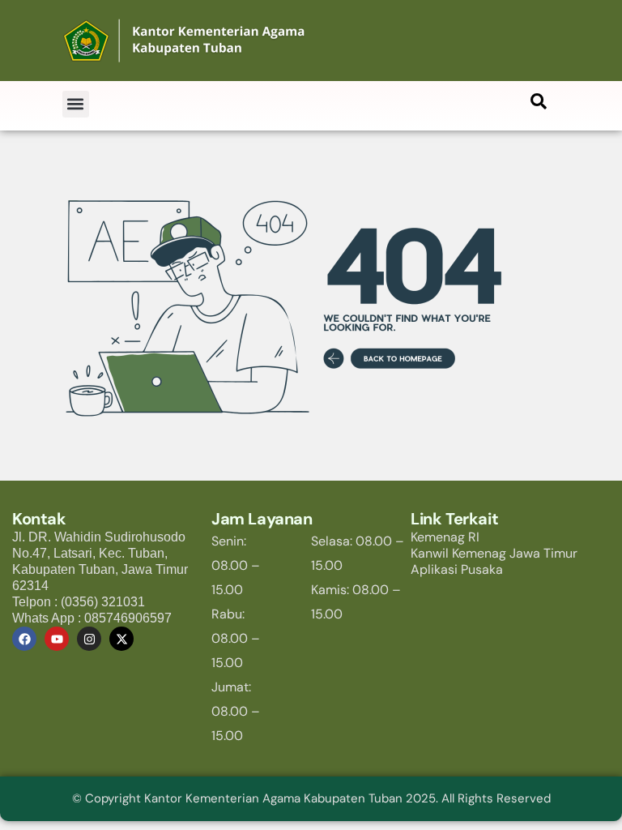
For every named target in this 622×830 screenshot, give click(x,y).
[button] (75, 104)
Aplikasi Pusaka (457, 569)
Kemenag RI (445, 536)
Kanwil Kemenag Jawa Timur (494, 553)
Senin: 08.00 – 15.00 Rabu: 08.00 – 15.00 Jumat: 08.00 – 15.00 (235, 638)
